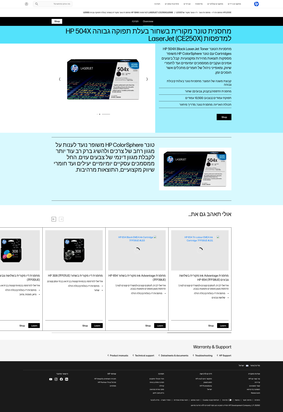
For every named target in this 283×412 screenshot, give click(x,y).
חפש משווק (208, 382)
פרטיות (224, 400)
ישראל (209, 389)
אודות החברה (254, 374)
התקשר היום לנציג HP (204, 379)
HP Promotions (206, 386)
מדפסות (199, 4)
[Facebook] (61, 379)
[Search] (36, 4)
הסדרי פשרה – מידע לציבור (160, 400)
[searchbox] (54, 4)
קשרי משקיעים (254, 386)
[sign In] (26, 4)
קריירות (257, 382)
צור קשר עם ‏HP (254, 379)
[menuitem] (234, 4)
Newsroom (255, 393)
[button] (147, 79)
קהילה (161, 386)
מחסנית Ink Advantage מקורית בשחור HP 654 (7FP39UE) (137, 277)
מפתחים (113, 386)
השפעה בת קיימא (253, 389)
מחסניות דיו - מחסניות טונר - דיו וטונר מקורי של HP (203, 12)
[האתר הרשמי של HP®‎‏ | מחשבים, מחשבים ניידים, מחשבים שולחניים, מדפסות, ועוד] (256, 4)
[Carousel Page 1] (109, 114)
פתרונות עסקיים (172, 4)
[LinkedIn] (66, 379)
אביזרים (187, 4)
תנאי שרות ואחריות (180, 400)
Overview (148, 21)
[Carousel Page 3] (97, 114)
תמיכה (157, 4)
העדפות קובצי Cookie (211, 400)
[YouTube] (50, 379)
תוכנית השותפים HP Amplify (105, 379)
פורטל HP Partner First (107, 382)
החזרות (257, 400)
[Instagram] (56, 379)
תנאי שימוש (195, 400)
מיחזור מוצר (247, 400)
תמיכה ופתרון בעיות (157, 382)
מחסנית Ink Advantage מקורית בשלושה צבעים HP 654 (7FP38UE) (204, 277)
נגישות (237, 400)
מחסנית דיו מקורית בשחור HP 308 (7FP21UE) (75, 275)
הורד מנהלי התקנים (156, 379)
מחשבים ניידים (234, 4)
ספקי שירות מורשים (157, 389)
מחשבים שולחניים (215, 4)
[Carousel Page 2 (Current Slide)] (103, 114)
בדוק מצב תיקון (158, 393)
